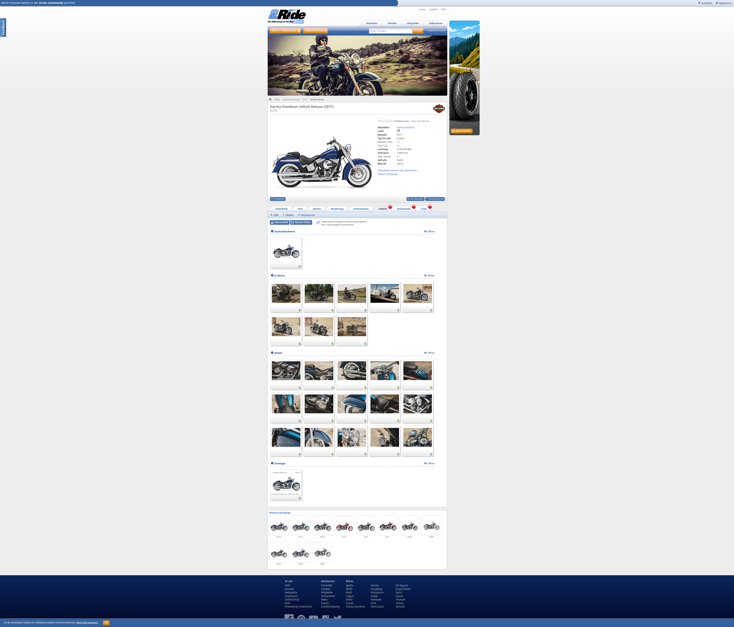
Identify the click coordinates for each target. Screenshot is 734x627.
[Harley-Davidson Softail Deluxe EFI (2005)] (322, 552)
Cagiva (350, 596)
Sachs (399, 592)
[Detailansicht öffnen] (286, 249)
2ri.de (289, 581)
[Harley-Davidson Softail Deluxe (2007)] (279, 552)
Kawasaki (376, 599)
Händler (325, 589)
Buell (349, 592)
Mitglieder (327, 592)
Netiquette (291, 592)
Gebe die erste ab (419, 121)
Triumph (400, 599)
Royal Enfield (403, 589)
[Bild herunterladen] (299, 266)
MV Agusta (402, 585)
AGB (287, 603)
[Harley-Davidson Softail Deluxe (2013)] (344, 525)
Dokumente (328, 596)
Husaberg (376, 589)
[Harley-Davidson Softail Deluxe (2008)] (431, 525)
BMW (349, 589)
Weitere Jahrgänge (280, 512)
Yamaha (400, 606)
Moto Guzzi (377, 606)
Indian (374, 596)
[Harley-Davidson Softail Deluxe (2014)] (322, 525)
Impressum (291, 596)
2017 (305, 99)
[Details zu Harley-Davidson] (439, 108)
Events (325, 603)
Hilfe (443, 9)
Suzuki (399, 596)
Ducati (349, 603)
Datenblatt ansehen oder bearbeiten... (398, 170)
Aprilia (349, 585)
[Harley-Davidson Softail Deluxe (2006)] (300, 552)
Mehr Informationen (87, 622)
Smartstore (305, 606)
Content (3, 27)
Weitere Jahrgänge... (388, 174)
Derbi (349, 599)
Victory (400, 603)
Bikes (277, 99)
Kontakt (433, 9)
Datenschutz (292, 599)
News (324, 599)
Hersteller (326, 585)
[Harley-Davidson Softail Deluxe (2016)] (279, 525)
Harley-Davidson (291, 99)
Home (422, 9)
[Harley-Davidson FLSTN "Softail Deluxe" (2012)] (366, 525)
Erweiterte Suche (436, 30)
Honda (375, 585)
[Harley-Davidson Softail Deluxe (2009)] (409, 525)
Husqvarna (377, 592)
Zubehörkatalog (330, 606)
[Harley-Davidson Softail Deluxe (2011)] (388, 525)
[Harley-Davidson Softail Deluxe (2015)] (300, 525)
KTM (373, 603)
